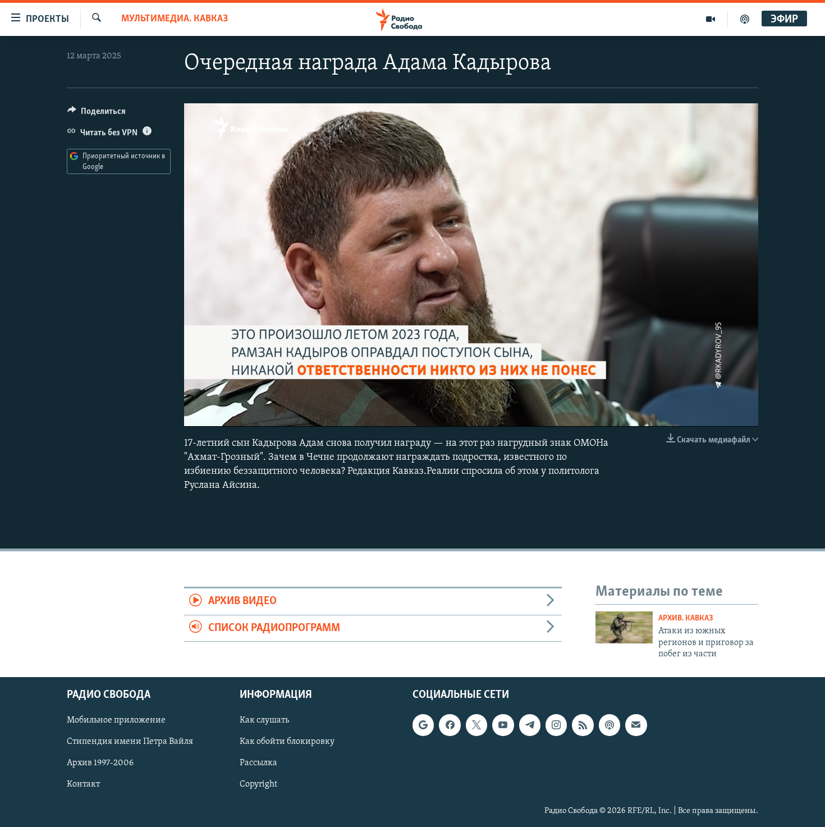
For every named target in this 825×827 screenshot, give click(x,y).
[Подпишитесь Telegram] (529, 724)
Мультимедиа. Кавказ (174, 19)
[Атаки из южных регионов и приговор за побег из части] (624, 627)
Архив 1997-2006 (100, 763)
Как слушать (264, 720)
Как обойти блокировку (287, 741)
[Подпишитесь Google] (423, 724)
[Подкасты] (609, 724)
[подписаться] (636, 724)
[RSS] (582, 724)
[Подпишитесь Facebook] (449, 724)
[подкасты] (745, 19)
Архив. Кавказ (685, 618)
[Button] (96, 114)
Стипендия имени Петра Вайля (130, 741)
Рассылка (258, 763)
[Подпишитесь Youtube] (503, 724)
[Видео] (711, 19)
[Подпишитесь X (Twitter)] (476, 724)
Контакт (83, 784)
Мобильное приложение (116, 720)
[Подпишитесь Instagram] (556, 724)
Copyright (258, 784)
